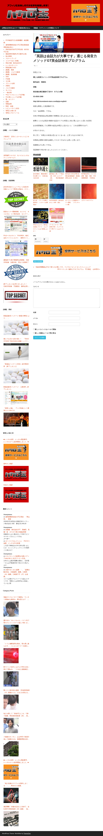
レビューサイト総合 (12, 108)
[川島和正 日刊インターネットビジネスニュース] (16, 146)
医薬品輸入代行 (11, 67)
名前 (34, 312)
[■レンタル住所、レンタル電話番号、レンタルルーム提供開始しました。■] (16, 452)
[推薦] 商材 (10, 70)
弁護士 (8, 85)
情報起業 (37, 50)
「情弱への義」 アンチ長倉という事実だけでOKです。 (16, 409)
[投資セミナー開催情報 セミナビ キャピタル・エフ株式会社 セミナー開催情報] (16, 224)
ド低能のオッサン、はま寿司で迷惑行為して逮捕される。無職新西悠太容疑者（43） (16, 738)
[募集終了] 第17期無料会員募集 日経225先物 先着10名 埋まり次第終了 (16, 261)
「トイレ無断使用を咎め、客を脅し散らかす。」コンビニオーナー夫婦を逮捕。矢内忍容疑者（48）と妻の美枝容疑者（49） (16, 645)
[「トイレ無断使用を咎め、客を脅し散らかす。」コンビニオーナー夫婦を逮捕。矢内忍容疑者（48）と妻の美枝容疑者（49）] (11, 655)
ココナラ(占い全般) (12, 61)
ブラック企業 (10, 83)
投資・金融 (9, 106)
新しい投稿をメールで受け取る (45, 333)
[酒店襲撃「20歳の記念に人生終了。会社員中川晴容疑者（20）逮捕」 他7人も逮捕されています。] (11, 818)
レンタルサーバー (12, 65)
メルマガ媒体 (10, 88)
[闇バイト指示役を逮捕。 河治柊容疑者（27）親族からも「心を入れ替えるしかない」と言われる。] (11, 702)
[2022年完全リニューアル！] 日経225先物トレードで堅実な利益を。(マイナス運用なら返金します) (17, 188)
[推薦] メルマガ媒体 (13, 72)
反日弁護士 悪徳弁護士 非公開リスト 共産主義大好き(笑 (40, 176)
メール (35, 318)
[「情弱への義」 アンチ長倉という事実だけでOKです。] (16, 420)
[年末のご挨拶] (16, 494)
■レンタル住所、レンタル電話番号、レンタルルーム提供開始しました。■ (16, 441)
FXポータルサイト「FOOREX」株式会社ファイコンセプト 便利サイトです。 (17, 237)
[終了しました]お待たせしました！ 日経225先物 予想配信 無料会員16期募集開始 (16, 285)
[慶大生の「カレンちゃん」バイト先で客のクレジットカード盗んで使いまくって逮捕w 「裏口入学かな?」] (11, 632)
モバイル (9, 90)
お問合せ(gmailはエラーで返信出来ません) (16, 28)
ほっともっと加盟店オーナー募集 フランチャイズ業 (72, 202)
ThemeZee (27, 833)
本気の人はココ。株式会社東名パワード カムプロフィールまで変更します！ (40, 228)
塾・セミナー (10, 99)
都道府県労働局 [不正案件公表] (16, 54)
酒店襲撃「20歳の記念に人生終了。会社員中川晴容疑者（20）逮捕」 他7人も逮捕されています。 (16, 808)
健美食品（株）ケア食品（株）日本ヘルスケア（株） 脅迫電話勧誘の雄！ (56, 177)
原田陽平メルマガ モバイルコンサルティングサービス (16, 157)
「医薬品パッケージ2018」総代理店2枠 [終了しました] (16, 365)
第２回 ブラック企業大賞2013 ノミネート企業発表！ (40, 202)
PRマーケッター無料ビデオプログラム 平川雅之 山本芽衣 (78, 269)
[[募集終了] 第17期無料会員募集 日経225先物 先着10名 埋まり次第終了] (16, 272)
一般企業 (9, 92)
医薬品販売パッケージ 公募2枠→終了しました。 (16, 388)
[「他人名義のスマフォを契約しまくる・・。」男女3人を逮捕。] (11, 795)
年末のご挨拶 (8, 485)
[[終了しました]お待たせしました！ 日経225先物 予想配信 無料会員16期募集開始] (16, 295)
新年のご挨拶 (9, 464)
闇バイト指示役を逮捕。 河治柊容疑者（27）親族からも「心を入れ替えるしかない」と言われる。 (17, 691)
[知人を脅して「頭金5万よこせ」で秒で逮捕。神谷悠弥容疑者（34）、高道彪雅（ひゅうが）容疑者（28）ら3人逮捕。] (11, 725)
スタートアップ (11, 58)
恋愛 (7, 101)
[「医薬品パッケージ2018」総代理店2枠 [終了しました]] (16, 375)
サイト (35, 324)
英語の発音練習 (38, 261)
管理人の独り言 (11, 110)
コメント (36, 286)
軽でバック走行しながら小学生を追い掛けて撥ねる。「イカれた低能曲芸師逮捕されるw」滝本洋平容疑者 (16, 668)
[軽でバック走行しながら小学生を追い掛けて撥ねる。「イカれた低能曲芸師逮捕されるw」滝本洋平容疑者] (11, 679)
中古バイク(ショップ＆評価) (15, 95)
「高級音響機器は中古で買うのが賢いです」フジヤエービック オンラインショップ (62, 267)
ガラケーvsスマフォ (88, 200)
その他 (8, 81)
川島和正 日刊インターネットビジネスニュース (16, 138)
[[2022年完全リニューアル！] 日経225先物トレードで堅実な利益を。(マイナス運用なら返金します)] (16, 199)
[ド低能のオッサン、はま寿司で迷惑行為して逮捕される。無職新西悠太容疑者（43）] (11, 748)
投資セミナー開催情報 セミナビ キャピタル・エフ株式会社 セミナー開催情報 (16, 213)
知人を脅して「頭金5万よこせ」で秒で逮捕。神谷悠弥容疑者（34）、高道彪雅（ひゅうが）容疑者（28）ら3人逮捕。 (16, 715)
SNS (7, 76)
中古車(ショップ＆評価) (14, 97)
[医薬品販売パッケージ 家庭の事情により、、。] (16, 327)
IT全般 (8, 79)
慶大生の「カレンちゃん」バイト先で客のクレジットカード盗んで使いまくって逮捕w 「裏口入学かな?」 (16, 621)
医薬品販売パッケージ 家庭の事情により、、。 (17, 317)
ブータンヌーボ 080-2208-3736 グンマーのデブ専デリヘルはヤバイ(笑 (56, 228)
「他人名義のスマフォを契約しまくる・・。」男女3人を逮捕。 (16, 784)
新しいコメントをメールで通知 (45, 329)
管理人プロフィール (12, 113)
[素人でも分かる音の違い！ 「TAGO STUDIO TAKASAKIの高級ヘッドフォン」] (16, 351)
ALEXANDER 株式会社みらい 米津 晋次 (56, 201)
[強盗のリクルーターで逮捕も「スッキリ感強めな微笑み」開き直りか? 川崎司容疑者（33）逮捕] (11, 609)
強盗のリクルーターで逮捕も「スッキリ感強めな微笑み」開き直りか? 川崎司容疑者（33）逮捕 (16, 598)
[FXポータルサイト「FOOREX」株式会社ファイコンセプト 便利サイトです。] (16, 248)
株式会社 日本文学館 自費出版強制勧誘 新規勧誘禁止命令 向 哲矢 (72, 176)
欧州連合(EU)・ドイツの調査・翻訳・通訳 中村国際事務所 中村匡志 (88, 176)
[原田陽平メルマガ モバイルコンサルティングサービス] (16, 167)
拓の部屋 (9, 56)
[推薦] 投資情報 (11, 74)
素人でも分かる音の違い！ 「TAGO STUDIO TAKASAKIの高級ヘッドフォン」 (16, 340)
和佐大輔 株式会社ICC (14, 63)
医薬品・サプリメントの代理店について (46, 28)
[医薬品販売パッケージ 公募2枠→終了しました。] (16, 397)
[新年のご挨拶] (16, 473)
